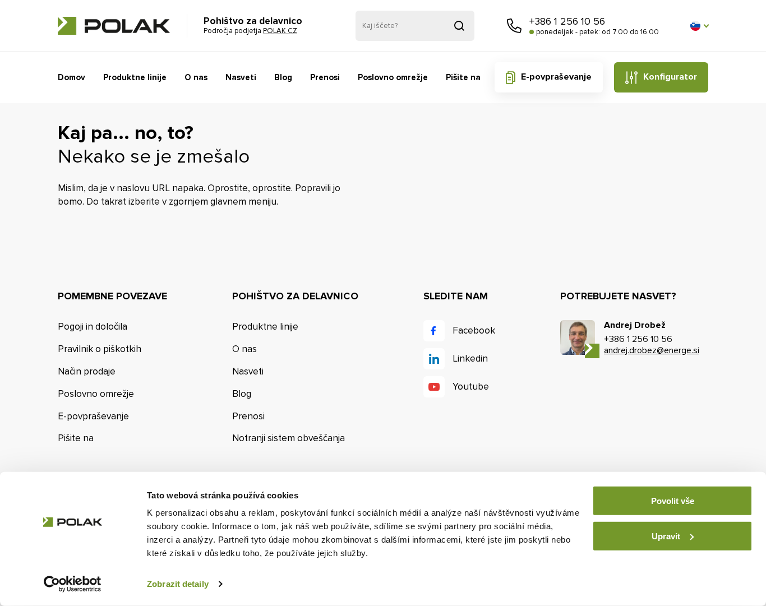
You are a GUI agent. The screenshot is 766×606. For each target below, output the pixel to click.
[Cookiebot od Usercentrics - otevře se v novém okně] (73, 584)
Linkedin (470, 358)
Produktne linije (135, 77)
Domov (71, 77)
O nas (195, 77)
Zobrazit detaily (178, 584)
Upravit (666, 535)
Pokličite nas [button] (514, 26)
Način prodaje (87, 371)
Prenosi (325, 77)
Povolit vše (672, 501)
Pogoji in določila (92, 326)
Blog (283, 77)
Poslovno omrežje (393, 77)
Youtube (471, 386)
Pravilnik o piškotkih (99, 349)
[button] (699, 26)
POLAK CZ (114, 26)
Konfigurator (670, 76)
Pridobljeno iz (459, 26)
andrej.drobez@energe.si (651, 350)
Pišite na (463, 77)
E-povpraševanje (556, 76)
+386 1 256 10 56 (567, 21)
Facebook (474, 330)
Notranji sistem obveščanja (288, 438)
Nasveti (240, 77)
